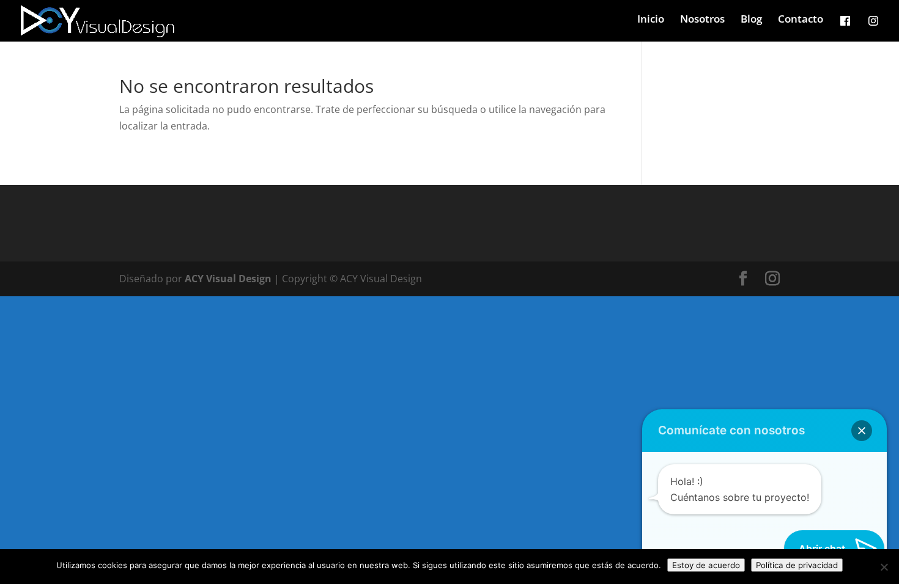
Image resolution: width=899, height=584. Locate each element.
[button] (861, 430)
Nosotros (702, 20)
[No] (884, 567)
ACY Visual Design (228, 278)
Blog (751, 20)
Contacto (800, 20)
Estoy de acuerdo (706, 565)
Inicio (650, 20)
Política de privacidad (797, 565)
